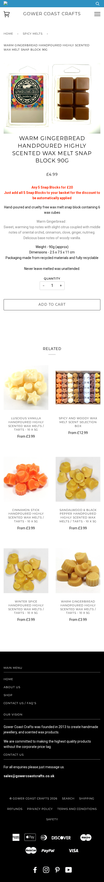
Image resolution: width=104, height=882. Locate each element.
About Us (12, 687)
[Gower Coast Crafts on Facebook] (35, 871)
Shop (8, 695)
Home (8, 33)
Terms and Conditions (77, 809)
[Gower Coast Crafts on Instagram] (46, 871)
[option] (52, 98)
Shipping (86, 798)
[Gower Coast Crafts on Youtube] (68, 871)
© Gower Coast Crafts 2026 (33, 798)
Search (68, 798)
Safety (52, 819)
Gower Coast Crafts (52, 13)
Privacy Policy (40, 809)
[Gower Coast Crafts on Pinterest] (57, 871)
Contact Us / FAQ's (20, 703)
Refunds (14, 809)
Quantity (52, 278)
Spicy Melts (33, 33)
